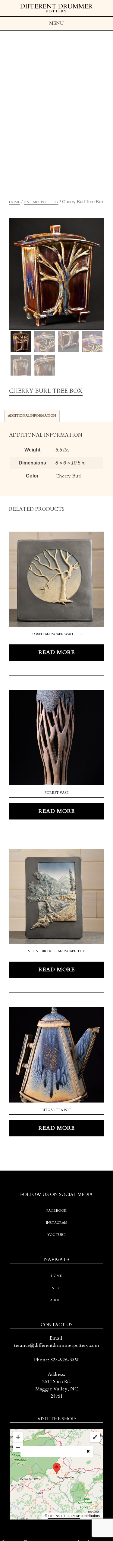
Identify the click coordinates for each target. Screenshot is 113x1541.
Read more (57, 652)
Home (14, 202)
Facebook (56, 1210)
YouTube (56, 1235)
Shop (56, 1288)
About (56, 1300)
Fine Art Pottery (41, 202)
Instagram (56, 1222)
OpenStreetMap (64, 1516)
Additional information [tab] (32, 415)
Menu (56, 23)
